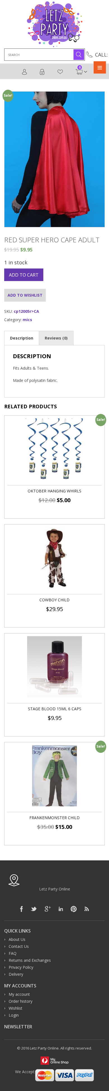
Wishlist (60, 72)
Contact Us (19, 946)
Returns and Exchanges (30, 960)
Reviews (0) (56, 338)
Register (24, 72)
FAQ (12, 953)
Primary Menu (100, 67)
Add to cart (24, 275)
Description (21, 338)
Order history (20, 1001)
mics (27, 319)
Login (42, 72)
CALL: (101, 54)
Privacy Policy (21, 967)
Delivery (16, 974)
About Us (17, 939)
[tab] (21, 338)
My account (19, 994)
